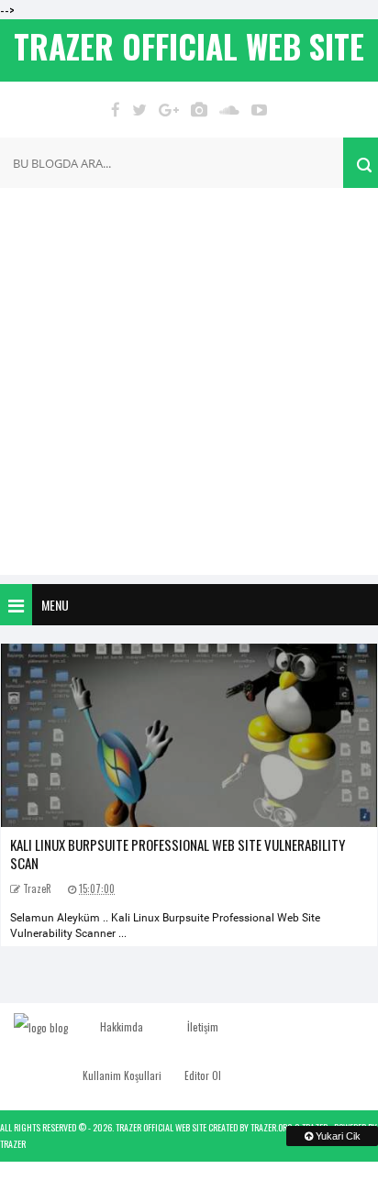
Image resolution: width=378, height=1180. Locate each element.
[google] (168, 109)
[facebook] (115, 109)
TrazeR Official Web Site (161, 1127)
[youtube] (259, 109)
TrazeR (13, 1144)
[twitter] (139, 109)
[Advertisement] (189, 386)
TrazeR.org (271, 1127)
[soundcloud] (229, 109)
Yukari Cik (337, 1135)
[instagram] (199, 109)
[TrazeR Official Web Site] (41, 1027)
